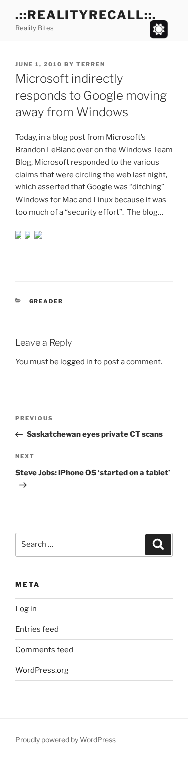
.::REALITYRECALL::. (85, 15)
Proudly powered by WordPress (65, 739)
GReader (46, 301)
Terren (90, 64)
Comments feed (44, 649)
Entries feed (37, 629)
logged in (76, 361)
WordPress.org (42, 670)
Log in (26, 608)
